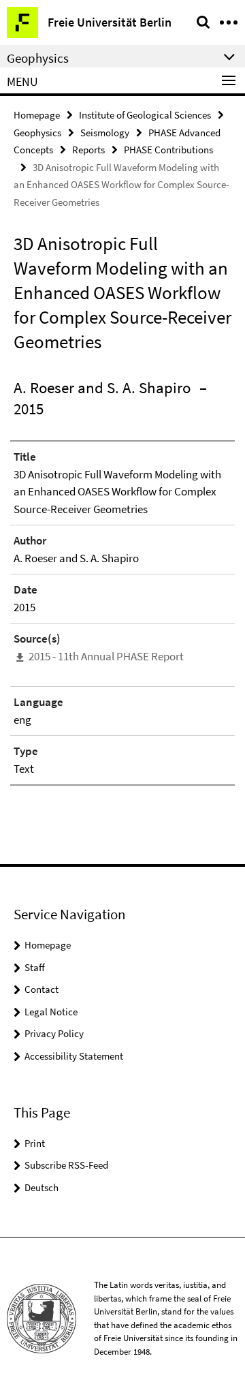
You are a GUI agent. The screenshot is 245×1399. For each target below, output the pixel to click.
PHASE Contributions (168, 149)
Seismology (104, 132)
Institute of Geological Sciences (145, 114)
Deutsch (41, 1187)
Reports (88, 149)
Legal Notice (51, 1011)
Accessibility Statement (73, 1055)
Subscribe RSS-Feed (66, 1164)
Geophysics (37, 132)
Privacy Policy (54, 1033)
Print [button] (34, 1143)
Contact (41, 989)
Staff (34, 967)
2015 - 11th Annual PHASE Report (106, 656)
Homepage (37, 114)
